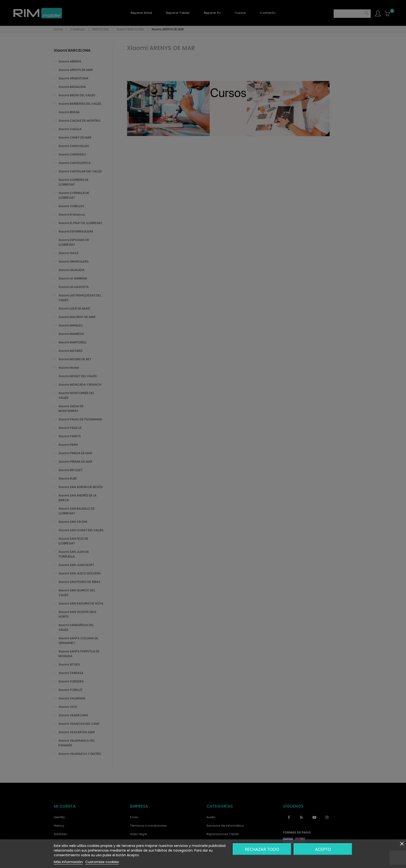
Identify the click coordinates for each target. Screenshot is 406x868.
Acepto (323, 849)
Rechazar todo (262, 849)
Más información (68, 861)
